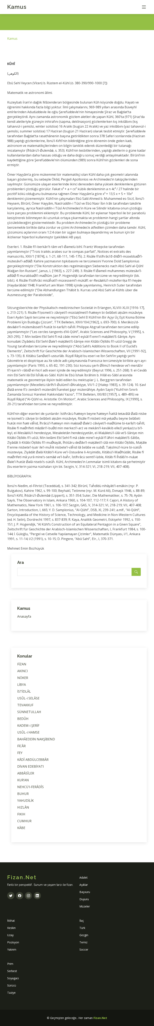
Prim (10, 964)
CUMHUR (24, 821)
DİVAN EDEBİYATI (30, 766)
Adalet (83, 877)
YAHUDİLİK (25, 800)
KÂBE (21, 828)
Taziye (11, 993)
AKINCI (22, 671)
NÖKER (22, 678)
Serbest (12, 971)
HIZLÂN (23, 807)
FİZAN (21, 664)
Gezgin (83, 935)
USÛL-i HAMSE (28, 732)
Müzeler (84, 906)
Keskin (11, 928)
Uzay (10, 935)
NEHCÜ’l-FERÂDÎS (30, 787)
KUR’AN (23, 780)
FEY (19, 753)
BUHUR (23, 794)
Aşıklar (83, 885)
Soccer (83, 949)
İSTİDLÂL (24, 691)
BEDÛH (22, 718)
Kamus (16, 7)
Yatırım (11, 949)
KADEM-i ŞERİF (28, 725)
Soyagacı (13, 978)
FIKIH (21, 814)
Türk (82, 928)
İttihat (11, 920)
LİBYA (21, 684)
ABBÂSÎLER (25, 773)
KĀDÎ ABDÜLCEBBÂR (33, 759)
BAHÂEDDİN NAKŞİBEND (36, 739)
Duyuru (84, 899)
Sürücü (11, 985)
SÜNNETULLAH (29, 712)
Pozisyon (13, 942)
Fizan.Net (100, 1018)
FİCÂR (21, 746)
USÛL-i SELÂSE (28, 698)
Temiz (83, 942)
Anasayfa (24, 616)
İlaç (81, 920)
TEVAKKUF (25, 705)
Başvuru (84, 892)
